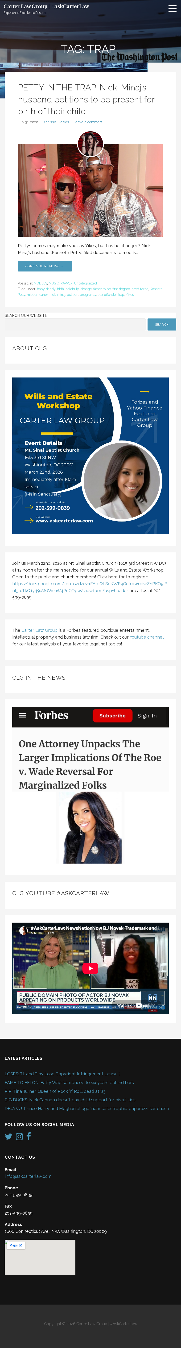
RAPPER (67, 283)
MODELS (40, 283)
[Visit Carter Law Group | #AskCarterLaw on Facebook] (28, 1138)
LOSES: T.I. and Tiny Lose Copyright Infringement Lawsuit (62, 1073)
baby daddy (46, 289)
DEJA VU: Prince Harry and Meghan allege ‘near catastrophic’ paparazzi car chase (87, 1108)
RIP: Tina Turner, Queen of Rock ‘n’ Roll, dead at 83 (55, 1091)
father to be (102, 289)
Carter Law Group (39, 630)
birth (60, 289)
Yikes (130, 295)
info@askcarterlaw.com (28, 1176)
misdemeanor (37, 295)
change (86, 289)
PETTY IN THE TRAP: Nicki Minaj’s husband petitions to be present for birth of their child (86, 99)
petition (72, 295)
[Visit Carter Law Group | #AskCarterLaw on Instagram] (19, 1138)
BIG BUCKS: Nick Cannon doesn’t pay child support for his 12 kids (70, 1099)
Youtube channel (146, 637)
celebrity (72, 289)
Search (162, 324)
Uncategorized (85, 283)
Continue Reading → (44, 266)
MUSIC (54, 283)
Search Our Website (26, 315)
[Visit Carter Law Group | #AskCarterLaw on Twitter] (8, 1138)
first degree (121, 289)
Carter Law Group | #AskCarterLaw (46, 6)
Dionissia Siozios (55, 122)
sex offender (107, 295)
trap (121, 295)
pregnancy (88, 295)
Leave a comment (88, 122)
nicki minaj (57, 295)
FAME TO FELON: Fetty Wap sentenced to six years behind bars (69, 1082)
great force (140, 289)
